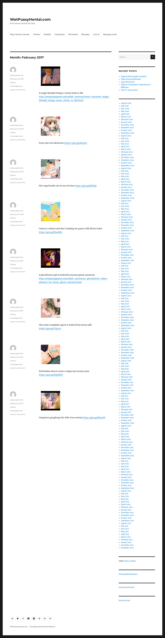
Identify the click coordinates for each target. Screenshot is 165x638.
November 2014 (127, 483)
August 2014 (126, 491)
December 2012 (127, 545)
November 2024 (127, 160)
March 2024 (126, 182)
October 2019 (126, 323)
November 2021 (127, 255)
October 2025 (126, 130)
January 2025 (126, 155)
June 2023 (125, 206)
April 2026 (125, 114)
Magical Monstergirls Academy (133, 76)
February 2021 (127, 279)
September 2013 (127, 521)
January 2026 (126, 122)
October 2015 (126, 453)
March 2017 (126, 407)
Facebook (60, 34)
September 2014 (127, 488)
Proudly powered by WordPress (42, 627)
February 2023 (127, 217)
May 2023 (125, 209)
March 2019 (126, 342)
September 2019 (127, 325)
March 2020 (126, 309)
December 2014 (127, 480)
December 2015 (127, 447)
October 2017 (126, 388)
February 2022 (127, 250)
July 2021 (124, 266)
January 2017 (126, 412)
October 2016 (126, 420)
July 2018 (124, 363)
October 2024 (126, 163)
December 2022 (127, 222)
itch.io (96, 34)
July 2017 (124, 396)
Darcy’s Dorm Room (129, 90)
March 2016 (126, 439)
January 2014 (126, 510)
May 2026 (125, 111)
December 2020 (127, 285)
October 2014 (126, 485)
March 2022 (126, 247)
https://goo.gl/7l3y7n (50, 328)
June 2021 (125, 268)
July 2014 (124, 494)
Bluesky (85, 34)
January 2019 (126, 347)
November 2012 (127, 548)
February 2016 (127, 442)
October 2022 (126, 228)
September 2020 (127, 293)
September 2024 (127, 165)
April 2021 (125, 274)
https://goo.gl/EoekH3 (50, 232)
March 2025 (126, 149)
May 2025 (125, 144)
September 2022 (127, 231)
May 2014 (125, 499)
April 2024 (125, 179)
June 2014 (125, 496)
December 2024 (127, 157)
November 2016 (127, 418)
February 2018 (127, 377)
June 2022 (125, 239)
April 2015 (125, 469)
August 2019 (126, 328)
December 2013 (127, 512)
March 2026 (126, 117)
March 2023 (126, 214)
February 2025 (127, 152)
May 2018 (125, 369)
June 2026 (125, 109)
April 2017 (125, 404)
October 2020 (126, 290)
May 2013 (125, 531)
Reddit (47, 34)
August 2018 (126, 361)
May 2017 (125, 401)
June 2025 (125, 141)
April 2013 (125, 534)
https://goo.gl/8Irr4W (94, 417)
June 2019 (125, 334)
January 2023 (126, 220)
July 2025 (125, 138)
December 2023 (127, 190)
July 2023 (124, 203)
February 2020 (127, 312)
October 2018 (126, 355)
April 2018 (125, 372)
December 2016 (127, 415)
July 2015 (124, 461)
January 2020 (126, 315)
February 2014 (127, 507)
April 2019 (125, 339)
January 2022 (126, 252)
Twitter (36, 34)
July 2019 (124, 331)
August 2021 (126, 263)
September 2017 (127, 390)
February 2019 (127, 344)
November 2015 (127, 450)
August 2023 (126, 201)
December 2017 (127, 382)
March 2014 (126, 504)
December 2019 (127, 317)
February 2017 (127, 409)
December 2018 (127, 350)
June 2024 (125, 174)
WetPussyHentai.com (30, 19)
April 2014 (125, 502)
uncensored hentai (126, 587)
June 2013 (125, 529)
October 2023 (126, 195)
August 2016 (126, 426)
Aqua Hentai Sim (128, 82)
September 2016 (127, 423)
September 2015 (127, 456)
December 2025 (127, 125)
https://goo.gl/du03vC (75, 143)
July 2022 (125, 236)
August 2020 (126, 296)
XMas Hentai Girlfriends (131, 79)
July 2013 (124, 526)
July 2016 (124, 428)
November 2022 (127, 225)
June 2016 (125, 431)
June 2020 (125, 301)
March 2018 (126, 374)
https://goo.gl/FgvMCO (51, 374)
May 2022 (125, 241)
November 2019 (127, 320)
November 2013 (127, 515)
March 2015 (126, 472)
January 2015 (126, 477)
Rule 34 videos (130, 561)
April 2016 (125, 437)
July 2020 (125, 298)
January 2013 (126, 542)
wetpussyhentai (16, 75)
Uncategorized (16, 86)
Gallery (13, 82)
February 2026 (127, 119)
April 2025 (125, 146)
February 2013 (126, 540)
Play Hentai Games (19, 34)
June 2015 (125, 464)
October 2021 (126, 258)
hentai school (124, 600)
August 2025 (126, 136)
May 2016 (125, 434)
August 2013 (126, 523)
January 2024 (126, 187)
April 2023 (125, 212)
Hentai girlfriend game (128, 574)
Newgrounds (110, 34)
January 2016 (126, 445)
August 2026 (126, 103)
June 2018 (125, 366)
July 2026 (125, 106)
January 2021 (126, 282)
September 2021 (127, 260)
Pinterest (73, 34)
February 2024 (127, 184)
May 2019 (125, 336)
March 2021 (126, 277)
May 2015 (125, 466)
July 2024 (125, 171)
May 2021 (125, 271)
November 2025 (127, 128)
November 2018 (127, 353)
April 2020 (125, 306)
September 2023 (127, 198)
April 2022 (125, 244)
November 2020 (127, 287)
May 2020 (125, 304)
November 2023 (127, 193)
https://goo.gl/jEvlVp (86, 185)
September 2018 (127, 358)
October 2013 (126, 518)
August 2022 (126, 233)
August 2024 (126, 168)
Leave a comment (17, 90)
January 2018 (126, 380)
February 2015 (127, 475)
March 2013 (125, 537)
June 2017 (125, 399)
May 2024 (125, 176)
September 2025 (127, 133)
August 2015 (126, 458)
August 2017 (126, 393)
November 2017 (127, 385)
